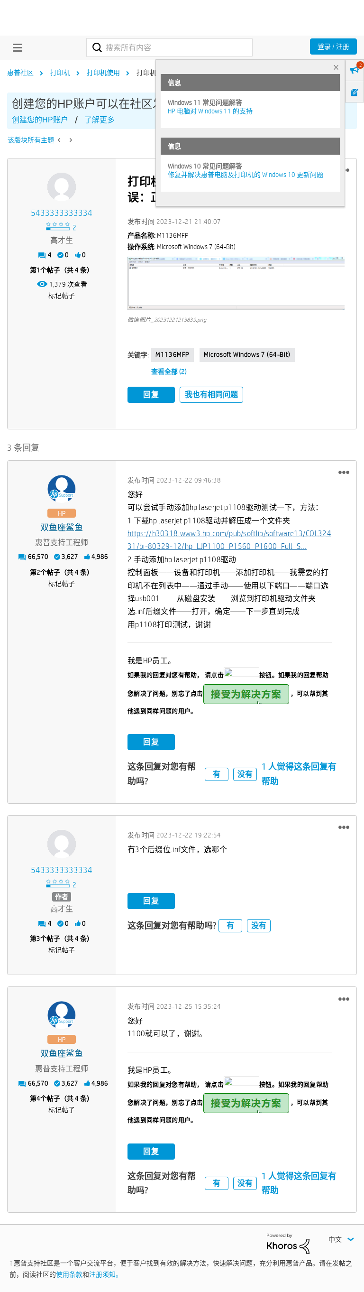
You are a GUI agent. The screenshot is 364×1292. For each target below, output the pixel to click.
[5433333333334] (61, 187)
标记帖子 (61, 295)
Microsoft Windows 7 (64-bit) (247, 354)
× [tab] (336, 67)
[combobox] (169, 47)
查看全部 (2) (169, 371)
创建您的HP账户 (40, 120)
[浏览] (15, 47)
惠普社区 (20, 72)
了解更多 (99, 120)
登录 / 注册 (333, 46)
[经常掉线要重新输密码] (70, 140)
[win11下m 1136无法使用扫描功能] (60, 140)
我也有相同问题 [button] (211, 395)
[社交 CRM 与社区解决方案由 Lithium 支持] (288, 1243)
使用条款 (69, 1274)
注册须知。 (105, 1274)
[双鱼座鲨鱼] (61, 489)
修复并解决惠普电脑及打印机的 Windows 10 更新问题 (245, 174)
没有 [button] (245, 774)
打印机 (60, 72)
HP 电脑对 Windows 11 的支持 (210, 111)
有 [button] (216, 774)
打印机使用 (103, 72)
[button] (236, 283)
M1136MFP (172, 354)
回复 (151, 395)
